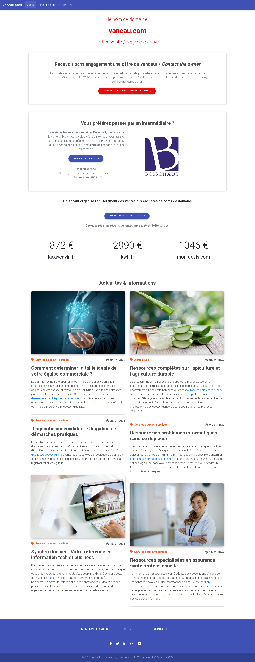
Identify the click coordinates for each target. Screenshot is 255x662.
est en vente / (127, 42)
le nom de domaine (127, 19)
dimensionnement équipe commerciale (55, 398)
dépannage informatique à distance (151, 459)
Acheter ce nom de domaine (55, 4)
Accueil (31, 4)
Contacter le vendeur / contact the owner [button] (125, 91)
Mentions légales (94, 629)
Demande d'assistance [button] (84, 158)
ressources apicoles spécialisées (202, 390)
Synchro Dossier (56, 577)
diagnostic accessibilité (45, 454)
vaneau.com (127, 31)
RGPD (127, 629)
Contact (160, 629)
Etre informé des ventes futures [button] (125, 216)
